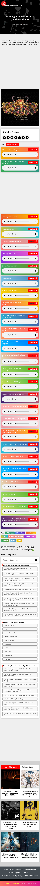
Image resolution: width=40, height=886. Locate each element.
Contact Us (27, 872)
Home (6, 869)
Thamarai (5, 540)
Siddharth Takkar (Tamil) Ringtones (15, 699)
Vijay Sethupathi (9, 640)
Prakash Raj (8, 655)
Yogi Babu (8, 651)
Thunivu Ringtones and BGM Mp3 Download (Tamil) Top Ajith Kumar (18, 669)
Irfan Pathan (20, 533)
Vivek (19, 540)
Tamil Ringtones (12, 144)
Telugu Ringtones (16, 869)
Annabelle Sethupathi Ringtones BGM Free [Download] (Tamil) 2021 (17, 690)
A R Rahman (10, 533)
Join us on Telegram (11, 883)
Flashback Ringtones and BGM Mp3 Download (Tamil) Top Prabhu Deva (18, 708)
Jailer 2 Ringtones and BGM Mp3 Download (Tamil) (20, 589)
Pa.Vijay (4, 537)
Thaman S (8, 644)
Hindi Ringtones (30, 869)
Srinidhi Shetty (30, 537)
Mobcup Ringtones (31, 876)
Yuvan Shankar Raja (11, 633)
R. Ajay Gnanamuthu (16, 537)
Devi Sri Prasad (9, 625)
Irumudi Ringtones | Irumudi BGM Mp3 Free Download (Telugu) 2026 (18, 568)
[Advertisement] (20, 67)
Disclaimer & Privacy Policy (12, 876)
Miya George (31, 533)
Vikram (13, 540)
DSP (6, 629)
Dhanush (7, 659)
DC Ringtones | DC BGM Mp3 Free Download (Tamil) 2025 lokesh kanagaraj (18, 584)
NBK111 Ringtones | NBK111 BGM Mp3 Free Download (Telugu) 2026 (18, 593)
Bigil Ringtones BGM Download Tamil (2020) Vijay (20, 695)
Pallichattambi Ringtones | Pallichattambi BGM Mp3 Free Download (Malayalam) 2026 (20, 614)
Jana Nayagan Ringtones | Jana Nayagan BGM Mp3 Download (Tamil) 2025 (19, 579)
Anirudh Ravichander (10, 636)
